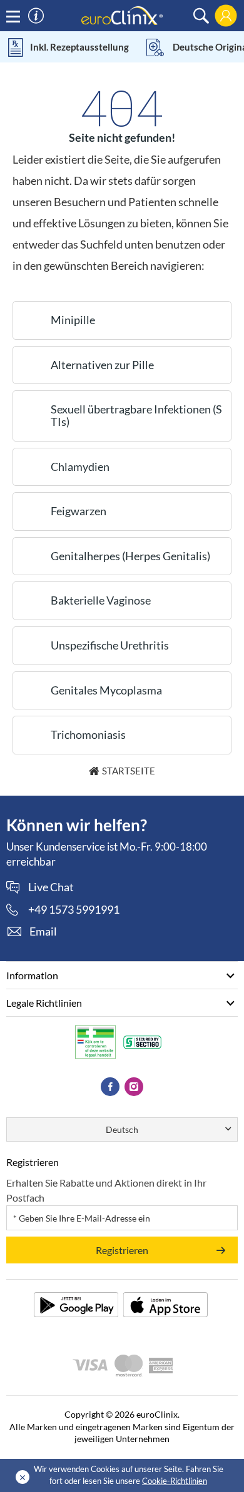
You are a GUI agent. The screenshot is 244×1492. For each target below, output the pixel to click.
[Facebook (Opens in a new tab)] (110, 1086)
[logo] (122, 14)
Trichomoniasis (88, 734)
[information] (36, 16)
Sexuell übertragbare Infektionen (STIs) (136, 415)
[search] (201, 16)
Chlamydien (80, 466)
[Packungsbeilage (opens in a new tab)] (76, 1304)
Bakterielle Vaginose (101, 600)
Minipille (73, 320)
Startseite (128, 770)
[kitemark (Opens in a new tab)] (95, 1041)
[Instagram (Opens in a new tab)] (134, 1086)
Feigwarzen (78, 511)
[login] (225, 15)
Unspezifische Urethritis (110, 645)
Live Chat (51, 887)
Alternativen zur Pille (102, 365)
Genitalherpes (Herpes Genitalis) (130, 556)
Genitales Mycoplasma (106, 690)
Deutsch (122, 1129)
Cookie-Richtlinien (174, 1481)
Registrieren (122, 1250)
